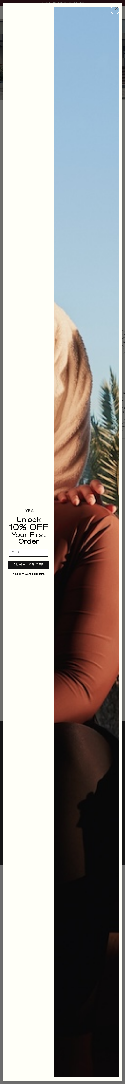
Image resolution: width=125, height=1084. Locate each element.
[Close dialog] (115, 10)
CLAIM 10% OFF (29, 564)
